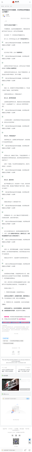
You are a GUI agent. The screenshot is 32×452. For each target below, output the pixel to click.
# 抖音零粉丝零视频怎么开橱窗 (16, 340)
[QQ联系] (29, 439)
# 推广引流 (5, 340)
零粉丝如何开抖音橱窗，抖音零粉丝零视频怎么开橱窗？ (16, 11)
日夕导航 (4, 314)
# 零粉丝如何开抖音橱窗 (8, 343)
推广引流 (7, 6)
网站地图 (22, 428)
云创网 (7, 15)
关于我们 (10, 428)
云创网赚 (16, 428)
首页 (3, 6)
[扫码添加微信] (29, 442)
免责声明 (5, 428)
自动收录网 (22, 432)
